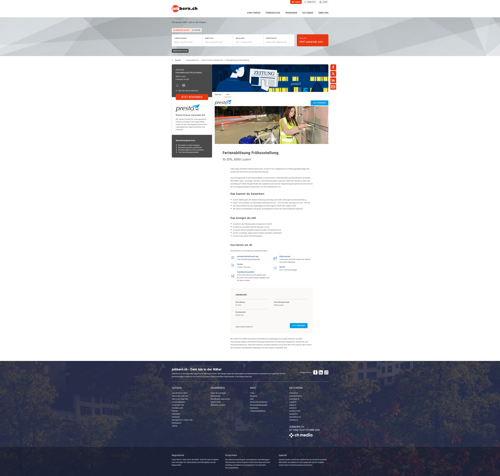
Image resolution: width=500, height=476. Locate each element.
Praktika (175, 410)
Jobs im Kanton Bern (180, 392)
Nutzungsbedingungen (259, 404)
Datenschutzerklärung (258, 401)
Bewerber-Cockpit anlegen (189, 145)
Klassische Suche (181, 30)
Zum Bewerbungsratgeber (188, 152)
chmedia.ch (293, 419)
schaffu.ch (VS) (294, 410)
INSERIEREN (291, 13)
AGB (252, 398)
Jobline (174, 425)
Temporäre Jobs (178, 404)
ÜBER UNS (323, 13)
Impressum (254, 407)
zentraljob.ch (294, 398)
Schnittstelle (216, 401)
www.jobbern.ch (192, 60)
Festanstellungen (178, 401)
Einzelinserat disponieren (220, 398)
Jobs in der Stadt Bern (180, 395)
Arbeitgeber (176, 422)
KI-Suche (196, 30)
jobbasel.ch (293, 392)
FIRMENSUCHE (272, 13)
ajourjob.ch (293, 413)
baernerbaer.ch (295, 416)
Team (252, 392)
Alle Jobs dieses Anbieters (188, 91)
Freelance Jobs (177, 407)
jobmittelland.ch (295, 395)
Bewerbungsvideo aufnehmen (190, 147)
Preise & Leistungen (218, 392)
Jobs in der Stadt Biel (180, 398)
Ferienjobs (176, 416)
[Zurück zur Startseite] (300, 436)
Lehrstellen (176, 413)
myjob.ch (292, 404)
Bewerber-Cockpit (218, 404)
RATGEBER (307, 13)
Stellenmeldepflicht (257, 410)
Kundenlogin (216, 395)
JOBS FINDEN (253, 13)
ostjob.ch (292, 401)
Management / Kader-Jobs (182, 419)
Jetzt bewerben (319, 103)
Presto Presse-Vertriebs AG (212, 60)
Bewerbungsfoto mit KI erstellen (191, 150)
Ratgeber (253, 395)
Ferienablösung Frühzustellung (237, 60)
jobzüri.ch (293, 407)
